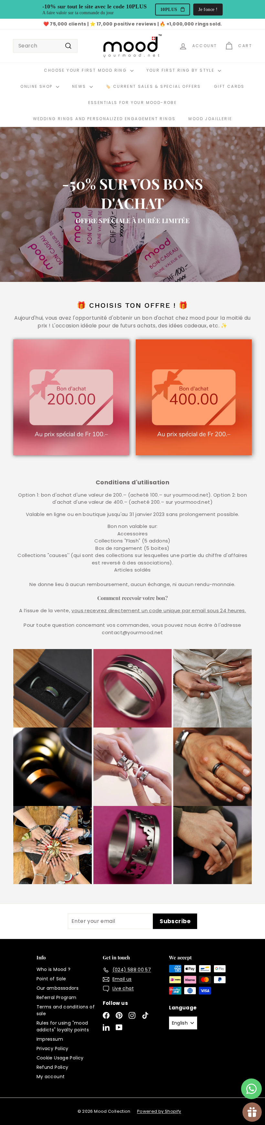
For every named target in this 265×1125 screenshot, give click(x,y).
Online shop (37, 86)
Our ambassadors (58, 988)
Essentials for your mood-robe (132, 102)
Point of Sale (51, 978)
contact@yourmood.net (132, 632)
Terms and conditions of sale (66, 1010)
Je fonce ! (207, 9)
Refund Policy (53, 1067)
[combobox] (45, 46)
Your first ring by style (181, 70)
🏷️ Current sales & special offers (153, 86)
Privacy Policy (53, 1048)
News (80, 86)
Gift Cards (229, 86)
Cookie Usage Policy (60, 1058)
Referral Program (57, 997)
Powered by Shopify (159, 1111)
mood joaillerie (210, 118)
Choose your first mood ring (86, 70)
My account (51, 1076)
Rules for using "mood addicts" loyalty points (63, 1026)
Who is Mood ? (54, 969)
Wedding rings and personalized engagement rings (104, 118)
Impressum (50, 1039)
